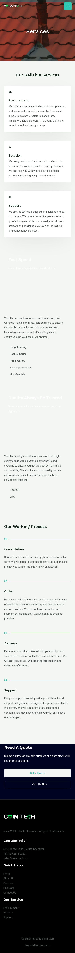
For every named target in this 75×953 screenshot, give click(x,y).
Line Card (8, 888)
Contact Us (9, 892)
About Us (8, 878)
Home (6, 873)
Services (8, 883)
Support (8, 917)
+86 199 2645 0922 (14, 853)
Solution (8, 912)
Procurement (10, 907)
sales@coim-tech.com (16, 858)
